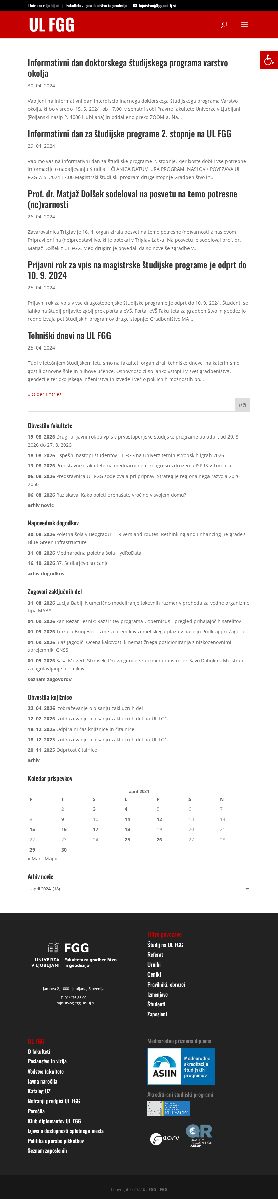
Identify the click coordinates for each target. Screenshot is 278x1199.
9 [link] (62, 819)
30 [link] (64, 849)
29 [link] (32, 849)
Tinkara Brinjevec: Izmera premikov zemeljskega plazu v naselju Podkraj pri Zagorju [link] (151, 631)
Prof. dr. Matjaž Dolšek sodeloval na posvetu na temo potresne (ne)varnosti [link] (132, 199)
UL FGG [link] (149, 1189)
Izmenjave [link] (157, 994)
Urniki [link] (154, 964)
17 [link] (95, 829)
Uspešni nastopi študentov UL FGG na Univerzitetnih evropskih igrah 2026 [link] (140, 455)
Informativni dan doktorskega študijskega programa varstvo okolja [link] (128, 67)
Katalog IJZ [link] (39, 1091)
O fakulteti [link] (39, 1051)
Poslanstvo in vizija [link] (47, 1061)
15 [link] (32, 829)
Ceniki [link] (154, 974)
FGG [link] (163, 1189)
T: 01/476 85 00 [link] (73, 997)
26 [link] (159, 839)
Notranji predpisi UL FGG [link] (54, 1101)
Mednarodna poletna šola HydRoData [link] (98, 553)
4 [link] (126, 809)
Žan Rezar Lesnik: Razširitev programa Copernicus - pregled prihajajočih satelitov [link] (148, 621)
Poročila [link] (36, 1111)
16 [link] (64, 829)
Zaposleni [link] (157, 1014)
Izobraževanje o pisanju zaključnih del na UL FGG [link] (112, 718)
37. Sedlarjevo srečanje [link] (82, 563)
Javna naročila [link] (42, 1081)
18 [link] (127, 829)
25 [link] (127, 839)
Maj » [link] (51, 858)
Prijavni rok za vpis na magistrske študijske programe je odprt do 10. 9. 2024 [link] (137, 270)
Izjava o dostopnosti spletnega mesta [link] (66, 1131)
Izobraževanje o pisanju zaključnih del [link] (99, 708)
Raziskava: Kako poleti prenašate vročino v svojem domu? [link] (121, 494)
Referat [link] (155, 954)
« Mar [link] (34, 858)
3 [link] (94, 809)
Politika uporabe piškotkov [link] (56, 1141)
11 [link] (127, 819)
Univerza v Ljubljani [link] (43, 5)
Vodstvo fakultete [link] (46, 1071)
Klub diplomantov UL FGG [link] (54, 1121)
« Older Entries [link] (45, 394)
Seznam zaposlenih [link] (47, 1150)
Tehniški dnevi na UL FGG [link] (69, 335)
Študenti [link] (156, 1004)
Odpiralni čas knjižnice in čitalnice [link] (95, 729)
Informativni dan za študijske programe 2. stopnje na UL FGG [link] (130, 133)
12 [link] (159, 819)
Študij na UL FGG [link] (165, 945)
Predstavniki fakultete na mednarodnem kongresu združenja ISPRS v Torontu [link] (143, 465)
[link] (269, 60)
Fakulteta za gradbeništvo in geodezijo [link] (96, 5)
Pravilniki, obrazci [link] (166, 984)
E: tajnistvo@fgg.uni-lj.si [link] (74, 1002)
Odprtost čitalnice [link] (76, 750)
